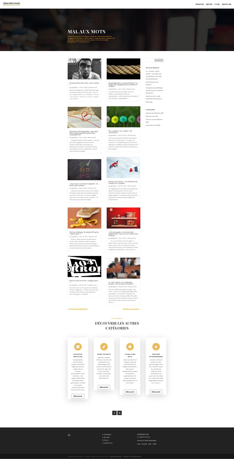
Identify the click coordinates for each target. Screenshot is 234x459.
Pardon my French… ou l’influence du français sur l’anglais (122, 182)
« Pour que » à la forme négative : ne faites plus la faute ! (83, 184)
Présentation (200, 4)
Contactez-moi (226, 4)
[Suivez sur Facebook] (114, 413)
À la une (217, 4)
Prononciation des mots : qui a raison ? (84, 84)
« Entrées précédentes (77, 309)
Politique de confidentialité (132, 456)
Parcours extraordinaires (154, 119)
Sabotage (149, 102)
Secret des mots (151, 125)
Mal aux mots (93, 87)
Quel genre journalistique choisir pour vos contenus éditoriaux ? (154, 90)
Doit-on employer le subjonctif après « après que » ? (84, 233)
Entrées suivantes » (131, 309)
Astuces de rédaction (153, 113)
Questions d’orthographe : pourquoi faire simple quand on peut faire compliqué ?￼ (83, 133)
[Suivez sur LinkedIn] (119, 413)
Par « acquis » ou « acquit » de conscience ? (120, 132)
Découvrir (78, 396)
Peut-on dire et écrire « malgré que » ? (83, 281)
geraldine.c (75, 87)
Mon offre (209, 4)
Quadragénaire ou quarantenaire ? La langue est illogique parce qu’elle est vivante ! (123, 84)
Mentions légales (116, 456)
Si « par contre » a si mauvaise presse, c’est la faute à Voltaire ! (121, 283)
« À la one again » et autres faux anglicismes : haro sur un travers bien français (123, 233)
